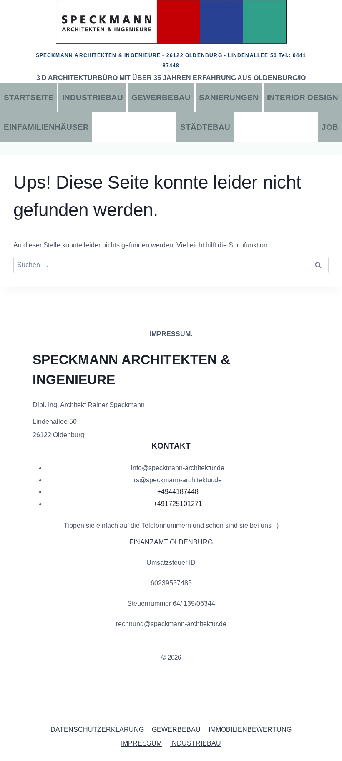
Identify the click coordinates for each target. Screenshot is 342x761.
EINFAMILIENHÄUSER (46, 127)
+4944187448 (178, 491)
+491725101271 (177, 503)
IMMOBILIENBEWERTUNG (250, 729)
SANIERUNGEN (229, 97)
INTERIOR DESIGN (302, 97)
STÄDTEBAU (205, 127)
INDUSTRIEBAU (92, 97)
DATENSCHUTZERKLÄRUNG (97, 729)
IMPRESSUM (141, 743)
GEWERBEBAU (161, 97)
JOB (330, 127)
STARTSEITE (29, 97)
